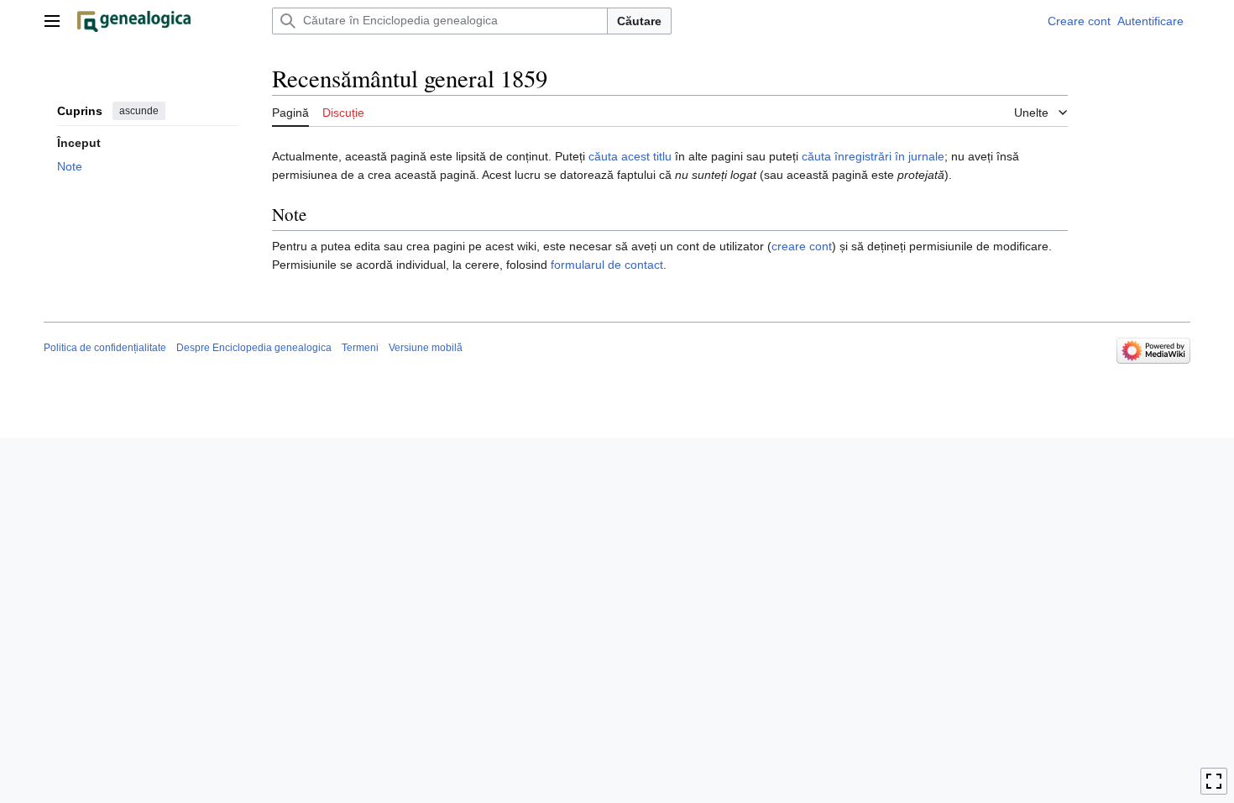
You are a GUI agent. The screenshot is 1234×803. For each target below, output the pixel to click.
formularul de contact (607, 264)
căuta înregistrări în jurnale (873, 156)
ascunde (139, 111)
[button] (52, 21)
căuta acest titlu (630, 156)
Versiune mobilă (426, 348)
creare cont (801, 246)
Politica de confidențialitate (105, 348)
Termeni (360, 348)
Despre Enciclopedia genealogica (254, 348)
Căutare (639, 21)
